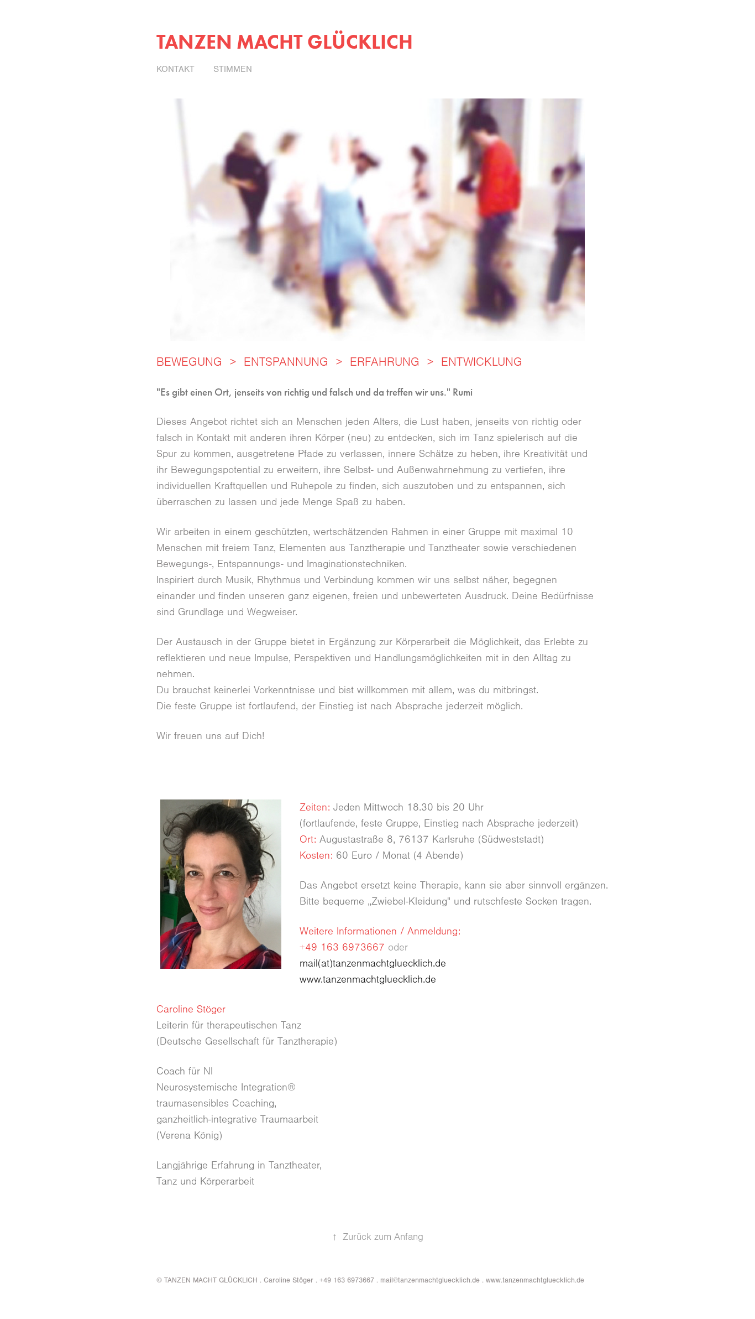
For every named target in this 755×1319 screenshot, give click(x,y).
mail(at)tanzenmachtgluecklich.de (373, 963)
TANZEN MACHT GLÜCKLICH (284, 41)
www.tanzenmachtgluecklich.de (368, 979)
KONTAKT (175, 69)
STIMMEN (232, 69)
